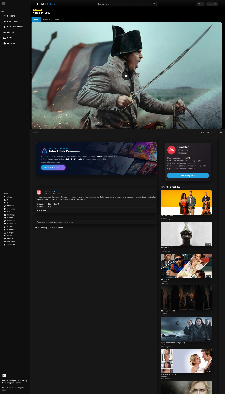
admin (165, 218)
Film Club (49, 191)
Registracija (7, 383)
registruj (51, 222)
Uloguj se (40, 222)
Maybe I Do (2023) (168, 374)
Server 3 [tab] (57, 19)
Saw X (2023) (166, 247)
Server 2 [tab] (46, 19)
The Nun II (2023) (168, 311)
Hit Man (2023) (167, 216)
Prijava (200, 4)
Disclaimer (16, 383)
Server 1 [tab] (36, 19)
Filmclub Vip (22, 380)
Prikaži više (41, 210)
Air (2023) (165, 279)
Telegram (13, 380)
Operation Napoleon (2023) (173, 342)
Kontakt (5, 380)
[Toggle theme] (4, 375)
